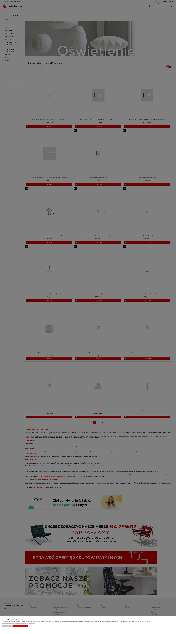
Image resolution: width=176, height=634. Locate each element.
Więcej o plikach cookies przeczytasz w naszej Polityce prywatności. (18, 623)
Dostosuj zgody (7, 626)
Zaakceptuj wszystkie (20, 626)
